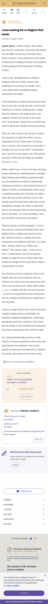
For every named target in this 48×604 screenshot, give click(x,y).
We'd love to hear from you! (26, 452)
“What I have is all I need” (15, 416)
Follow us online (19, 539)
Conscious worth (11, 424)
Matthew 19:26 (9, 161)
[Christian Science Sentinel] (24, 4)
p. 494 (5, 289)
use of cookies (13, 585)
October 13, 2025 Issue (15, 23)
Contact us (26, 491)
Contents (27, 396)
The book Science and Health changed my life (24, 431)
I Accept (24, 593)
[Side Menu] (3, 3)
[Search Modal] (44, 3)
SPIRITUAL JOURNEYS (14, 21)
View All (39, 439)
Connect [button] (8, 500)
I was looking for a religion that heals (22, 32)
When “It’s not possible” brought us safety (20, 381)
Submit (15, 465)
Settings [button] (7, 524)
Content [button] (8, 509)
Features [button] (8, 514)
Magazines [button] (9, 504)
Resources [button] (9, 519)
